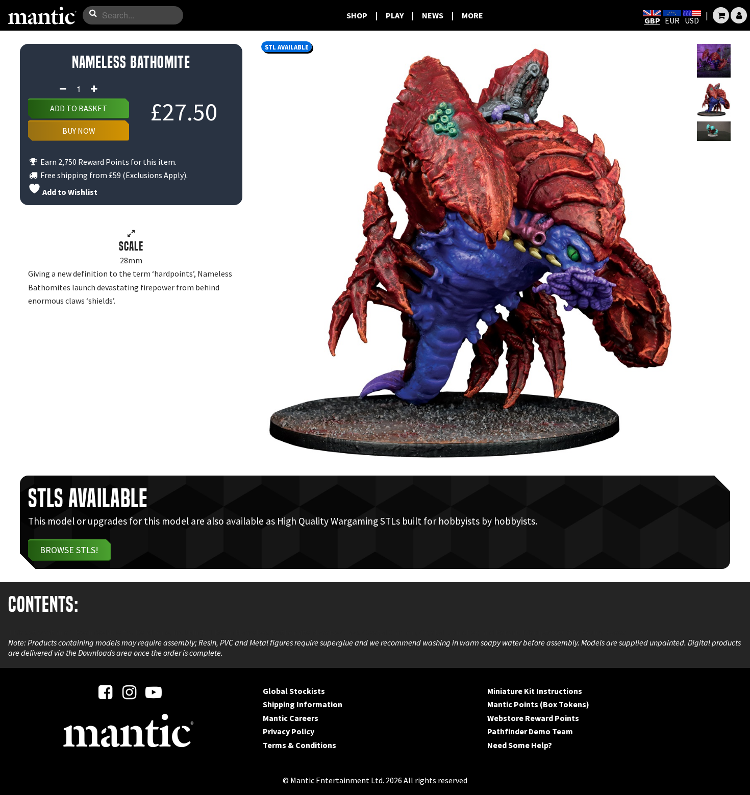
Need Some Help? (519, 745)
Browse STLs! (69, 550)
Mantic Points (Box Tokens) (538, 704)
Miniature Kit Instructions (534, 691)
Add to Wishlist (69, 192)
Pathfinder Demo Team (530, 731)
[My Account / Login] (739, 15)
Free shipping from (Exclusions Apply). (113, 175)
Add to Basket (78, 108)
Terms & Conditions (299, 745)
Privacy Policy (288, 731)
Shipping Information (302, 704)
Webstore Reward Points (533, 718)
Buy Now (78, 131)
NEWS (432, 15)
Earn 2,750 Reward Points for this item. (108, 162)
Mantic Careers (290, 718)
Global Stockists (294, 691)
